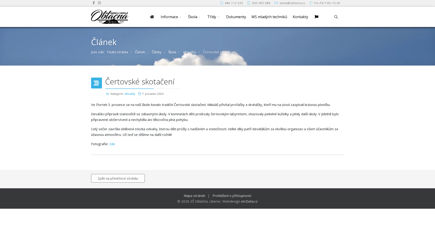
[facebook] (94, 2)
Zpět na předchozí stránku (118, 178)
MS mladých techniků (269, 16)
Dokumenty (236, 16)
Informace (169, 16)
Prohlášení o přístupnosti (232, 195)
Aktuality (129, 94)
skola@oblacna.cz (292, 3)
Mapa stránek (194, 195)
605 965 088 (261, 3)
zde (112, 144)
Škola (192, 16)
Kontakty (300, 16)
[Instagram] (99, 2)
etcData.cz (249, 201)
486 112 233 (234, 3)
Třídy (211, 16)
